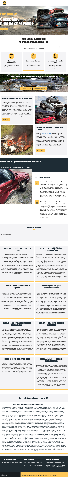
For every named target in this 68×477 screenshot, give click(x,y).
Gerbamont (39, 435)
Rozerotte (4, 416)
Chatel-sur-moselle (10, 445)
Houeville (54, 431)
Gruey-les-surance (14, 434)
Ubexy (39, 410)
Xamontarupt (16, 407)
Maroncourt (54, 424)
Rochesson (53, 416)
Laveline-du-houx (60, 427)
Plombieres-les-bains (11, 420)
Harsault (24, 433)
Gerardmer (44, 435)
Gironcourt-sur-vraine (56, 434)
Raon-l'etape (46, 418)
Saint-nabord (25, 414)
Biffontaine (58, 446)
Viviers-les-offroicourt (47, 407)
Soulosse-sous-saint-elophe (23, 411)
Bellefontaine (16, 448)
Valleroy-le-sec (5, 410)
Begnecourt (22, 448)
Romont (32, 416)
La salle (38, 429)
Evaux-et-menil (11, 438)
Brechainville (35, 446)
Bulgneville (18, 446)
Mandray (3, 426)
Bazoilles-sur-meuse (29, 448)
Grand (43, 434)
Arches (11, 450)
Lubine (19, 426)
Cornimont (34, 442)
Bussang (11, 446)
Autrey (32, 449)
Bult (14, 446)
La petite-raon (44, 429)
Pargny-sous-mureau (35, 420)
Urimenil (35, 410)
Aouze (15, 450)
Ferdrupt (58, 437)
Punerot (22, 419)
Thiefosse (48, 410)
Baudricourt (41, 448)
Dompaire (9, 439)
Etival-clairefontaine (18, 438)
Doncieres (50, 438)
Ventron (34, 408)
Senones (44, 411)
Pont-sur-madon (60, 419)
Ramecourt (4, 419)
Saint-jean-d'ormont (9, 415)
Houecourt (59, 431)
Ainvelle (36, 450)
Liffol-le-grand (34, 426)
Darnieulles (56, 441)
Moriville (8, 423)
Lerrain (61, 426)
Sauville (55, 411)
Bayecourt (36, 448)
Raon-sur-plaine (40, 418)
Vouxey (35, 407)
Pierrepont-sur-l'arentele (25, 420)
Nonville (15, 422)
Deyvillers (38, 441)
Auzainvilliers (27, 449)
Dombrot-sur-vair (8, 441)
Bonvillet (44, 446)
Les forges (58, 426)
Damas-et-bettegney (10, 442)
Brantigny (40, 446)
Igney (37, 431)
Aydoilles (22, 449)
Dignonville (34, 441)
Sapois (27, 412)
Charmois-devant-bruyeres (29, 445)
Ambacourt (28, 450)
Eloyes (42, 438)
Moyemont (59, 422)
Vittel (60, 407)
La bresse (62, 430)
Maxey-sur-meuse (33, 424)
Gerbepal (34, 435)
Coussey (29, 442)
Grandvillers (39, 434)
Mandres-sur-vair (60, 424)
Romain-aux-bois (38, 416)
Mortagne (4, 423)
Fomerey (45, 437)
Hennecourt (14, 433)
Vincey (63, 407)
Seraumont (39, 411)
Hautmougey (19, 433)
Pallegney (42, 420)
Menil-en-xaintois (8, 424)
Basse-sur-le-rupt (51, 448)
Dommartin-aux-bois (36, 439)
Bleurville (49, 446)
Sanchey (36, 412)
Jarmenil (30, 431)
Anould (18, 450)
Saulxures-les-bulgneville (11, 412)
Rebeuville (28, 418)
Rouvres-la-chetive (18, 416)
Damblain (4, 442)
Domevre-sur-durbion (54, 439)
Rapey (35, 418)
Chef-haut (36, 443)
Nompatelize (20, 422)
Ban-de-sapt (4, 449)
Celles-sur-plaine (5, 446)
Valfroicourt (19, 410)
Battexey (46, 448)
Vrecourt (32, 407)
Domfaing (48, 439)
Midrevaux (57, 423)
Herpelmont (4, 433)
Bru (25, 446)
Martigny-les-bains (47, 424)
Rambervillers (9, 419)
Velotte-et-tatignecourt (41, 408)
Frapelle (25, 437)
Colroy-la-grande (55, 442)
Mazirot (23, 424)
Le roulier (42, 427)
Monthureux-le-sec (30, 423)
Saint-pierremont (9, 414)
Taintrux (10, 411)
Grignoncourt (21, 434)
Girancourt (30, 435)
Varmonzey (62, 408)
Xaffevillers (22, 407)
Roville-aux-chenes (10, 416)
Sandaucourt (31, 412)
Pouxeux (46, 419)
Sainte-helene (49, 412)
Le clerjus (55, 427)
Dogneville (21, 441)
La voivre (35, 429)
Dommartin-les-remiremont (26, 439)
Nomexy (25, 422)
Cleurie (8, 443)
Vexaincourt (30, 408)
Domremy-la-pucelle (57, 438)
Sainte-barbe (55, 412)
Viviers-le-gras (55, 407)
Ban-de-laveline (10, 449)
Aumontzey (47, 449)
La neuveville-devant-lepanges (15, 430)
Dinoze (29, 441)
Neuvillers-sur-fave (31, 422)
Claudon (18, 443)
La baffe (8, 431)
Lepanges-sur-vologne (6, 427)
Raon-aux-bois (52, 418)
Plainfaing (18, 420)
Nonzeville (11, 422)
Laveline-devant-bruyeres (7, 429)
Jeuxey (22, 431)
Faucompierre (4, 438)
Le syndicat (32, 427)
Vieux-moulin (20, 408)
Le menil (46, 427)
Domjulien (43, 439)
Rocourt (48, 416)
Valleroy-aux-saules (12, 410)
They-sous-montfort (55, 410)
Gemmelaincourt (50, 435)
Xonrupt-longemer (5, 407)
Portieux (54, 419)
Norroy (7, 422)
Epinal (40, 450)
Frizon (55, 435)
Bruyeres (22, 446)
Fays (61, 437)
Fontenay (41, 437)
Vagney (23, 410)
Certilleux (63, 445)
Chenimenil (32, 443)
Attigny (51, 449)
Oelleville (3, 422)
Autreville (36, 449)
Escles (31, 438)
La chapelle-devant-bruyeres (44, 430)
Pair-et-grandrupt (47, 420)
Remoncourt (62, 416)
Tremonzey (43, 410)
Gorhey (46, 434)
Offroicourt (61, 420)
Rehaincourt (23, 418)
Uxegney (31, 410)
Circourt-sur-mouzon (25, 443)
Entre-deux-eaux (37, 438)
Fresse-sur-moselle (61, 435)
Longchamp (23, 426)
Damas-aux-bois (18, 442)
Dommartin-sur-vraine (15, 439)
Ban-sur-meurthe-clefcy (60, 448)
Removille (58, 416)
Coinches (61, 442)
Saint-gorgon (16, 415)
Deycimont (43, 441)
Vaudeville (58, 408)
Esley (29, 438)
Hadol (51, 433)
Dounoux (46, 438)
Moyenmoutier (54, 422)
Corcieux (38, 442)
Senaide (48, 411)
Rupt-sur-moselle (59, 415)
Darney (60, 441)
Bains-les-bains (17, 449)
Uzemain (27, 410)
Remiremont (9, 418)
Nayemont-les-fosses (45, 422)
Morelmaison (13, 423)
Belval (3, 448)
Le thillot (28, 427)
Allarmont (33, 450)
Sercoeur (35, 411)
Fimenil (54, 437)
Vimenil (3, 408)
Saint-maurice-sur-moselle (44, 414)
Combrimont (48, 442)
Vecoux (48, 408)
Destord (47, 441)
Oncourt (57, 420)
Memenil (20, 424)
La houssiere (23, 430)
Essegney (25, 438)
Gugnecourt (8, 434)
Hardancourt (41, 433)
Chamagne (58, 445)
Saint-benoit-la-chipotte (46, 415)
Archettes (8, 450)
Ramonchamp (58, 418)
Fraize (29, 437)
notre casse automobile (46, 133)
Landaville (26, 429)
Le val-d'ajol (19, 427)
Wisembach (27, 407)
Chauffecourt (51, 443)
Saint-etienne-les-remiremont (25, 415)
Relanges (14, 418)
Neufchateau (38, 422)
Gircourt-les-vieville (23, 435)
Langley (21, 429)
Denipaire (52, 441)
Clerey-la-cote (13, 443)
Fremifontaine (15, 437)
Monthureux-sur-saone (21, 423)
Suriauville (15, 411)
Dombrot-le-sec (15, 441)
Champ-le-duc (52, 445)
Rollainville (44, 416)
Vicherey (25, 408)
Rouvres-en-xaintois (26, 416)
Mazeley (27, 424)
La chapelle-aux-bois (55, 430)
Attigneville (56, 449)
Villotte (6, 408)
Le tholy (24, 427)
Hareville (36, 433)
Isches (34, 431)
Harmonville (32, 433)
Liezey (38, 426)
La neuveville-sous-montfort (52, 429)
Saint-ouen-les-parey (18, 414)
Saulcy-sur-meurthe (21, 412)
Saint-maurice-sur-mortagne (56, 414)
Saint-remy (60, 412)
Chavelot (41, 443)
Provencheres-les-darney (39, 419)
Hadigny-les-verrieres (57, 433)
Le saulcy (37, 427)
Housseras (49, 431)
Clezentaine (4, 443)
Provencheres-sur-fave (28, 419)
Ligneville (28, 426)
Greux (26, 434)
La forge (28, 430)
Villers (10, 408)
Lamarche (31, 429)
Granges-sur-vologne (32, 434)
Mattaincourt (40, 424)
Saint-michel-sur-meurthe (33, 414)
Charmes (37, 445)
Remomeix (4, 418)
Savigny (51, 411)
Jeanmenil (26, 431)
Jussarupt (18, 431)
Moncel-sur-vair (47, 423)
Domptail (63, 438)
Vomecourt (40, 407)
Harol (28, 433)
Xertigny (11, 407)
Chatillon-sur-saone (59, 443)
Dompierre (4, 439)
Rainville (14, 419)
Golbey (50, 434)
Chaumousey (45, 443)
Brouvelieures (29, 446)
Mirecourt (53, 423)
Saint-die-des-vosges (36, 415)
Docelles (26, 441)
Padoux (53, 420)
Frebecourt (21, 437)
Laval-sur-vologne (16, 429)
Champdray (47, 445)
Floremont (50, 437)
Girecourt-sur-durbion (14, 435)
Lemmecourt (14, 427)
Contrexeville (43, 442)
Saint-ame (53, 415)
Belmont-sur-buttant (9, 448)
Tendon (6, 411)
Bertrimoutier (63, 446)
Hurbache (45, 431)
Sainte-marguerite (42, 412)
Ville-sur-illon (14, 408)
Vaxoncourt (52, 408)
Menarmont (15, 424)
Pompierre (4, 420)
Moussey (64, 422)
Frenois (3, 437)
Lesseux (42, 426)
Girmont (7, 435)
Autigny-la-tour (41, 449)
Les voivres (46, 426)
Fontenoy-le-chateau (35, 437)
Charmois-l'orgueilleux (19, 445)
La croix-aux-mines (34, 430)
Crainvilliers (24, 442)
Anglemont (23, 450)
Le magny (50, 427)
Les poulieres (52, 426)
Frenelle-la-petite (8, 437)
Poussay (50, 419)
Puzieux (18, 419)
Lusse (16, 426)
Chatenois (4, 445)
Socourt (31, 411)
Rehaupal (18, 418)
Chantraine (42, 445)
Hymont (40, 431)
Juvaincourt (13, 431)
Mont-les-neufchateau (39, 423)
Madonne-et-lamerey (10, 426)
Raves (32, 418)
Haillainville (47, 433)
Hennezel (9, 433)
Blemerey (53, 446)
